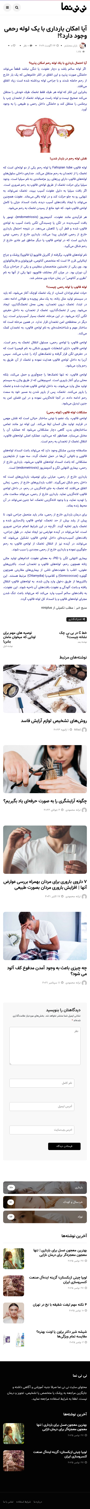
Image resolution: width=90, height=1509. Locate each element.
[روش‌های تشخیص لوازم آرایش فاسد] (45, 689)
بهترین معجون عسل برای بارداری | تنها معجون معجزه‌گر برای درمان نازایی (60, 1253)
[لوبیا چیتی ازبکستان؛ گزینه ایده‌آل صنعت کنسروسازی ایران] (13, 1285)
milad (77, 730)
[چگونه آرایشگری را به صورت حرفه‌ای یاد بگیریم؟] (45, 769)
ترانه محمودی (73, 810)
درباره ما (38, 1502)
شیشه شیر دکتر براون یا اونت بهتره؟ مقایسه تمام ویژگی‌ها (61, 1334)
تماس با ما (8, 1502)
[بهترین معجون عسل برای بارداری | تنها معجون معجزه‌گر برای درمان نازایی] (13, 1258)
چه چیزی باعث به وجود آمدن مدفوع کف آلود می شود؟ (47, 971)
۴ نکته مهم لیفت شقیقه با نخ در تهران (60, 1305)
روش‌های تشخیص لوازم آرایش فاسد (54, 721)
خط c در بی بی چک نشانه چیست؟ (73, 637)
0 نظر (26, 46)
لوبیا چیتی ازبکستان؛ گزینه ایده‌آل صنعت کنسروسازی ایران (58, 1280)
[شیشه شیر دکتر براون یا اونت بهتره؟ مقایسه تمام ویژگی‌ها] (13, 1340)
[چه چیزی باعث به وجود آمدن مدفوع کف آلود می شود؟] (45, 936)
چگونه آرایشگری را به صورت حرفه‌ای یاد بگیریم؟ (45, 801)
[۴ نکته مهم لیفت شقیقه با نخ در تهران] (13, 1313)
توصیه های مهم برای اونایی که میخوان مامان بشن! (19, 639)
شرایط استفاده (59, 1399)
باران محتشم (70, 46)
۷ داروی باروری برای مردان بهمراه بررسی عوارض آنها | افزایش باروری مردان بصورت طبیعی (45, 885)
